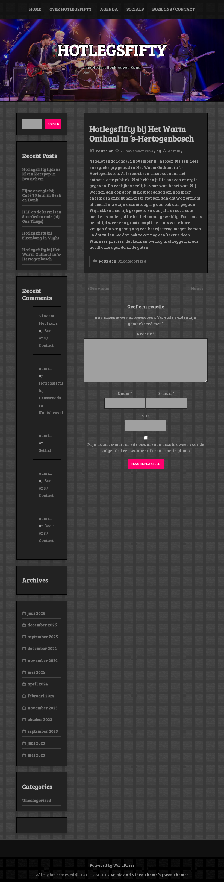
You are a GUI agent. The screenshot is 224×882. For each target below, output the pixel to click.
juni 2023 (36, 743)
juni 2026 (36, 613)
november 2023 (43, 707)
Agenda (109, 9)
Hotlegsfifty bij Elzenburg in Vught (40, 235)
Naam (124, 393)
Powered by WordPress (112, 865)
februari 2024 (41, 695)
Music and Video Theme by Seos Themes (149, 874)
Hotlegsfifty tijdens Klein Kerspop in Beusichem (41, 173)
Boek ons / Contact (173, 9)
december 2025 (42, 625)
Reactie (146, 333)
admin (174, 150)
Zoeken (53, 124)
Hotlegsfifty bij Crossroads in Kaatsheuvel (51, 397)
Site (145, 415)
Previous (99, 288)
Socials (135, 9)
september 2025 (43, 636)
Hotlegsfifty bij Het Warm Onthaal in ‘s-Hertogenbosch (41, 254)
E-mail (166, 393)
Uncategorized (131, 261)
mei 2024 (36, 672)
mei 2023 (36, 755)
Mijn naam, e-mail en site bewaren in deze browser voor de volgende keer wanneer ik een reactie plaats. (145, 447)
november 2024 (43, 660)
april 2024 (38, 684)
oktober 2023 (40, 719)
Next (196, 288)
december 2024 (42, 648)
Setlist (45, 450)
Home (35, 9)
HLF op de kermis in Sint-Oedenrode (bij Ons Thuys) (41, 216)
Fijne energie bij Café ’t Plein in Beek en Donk (41, 195)
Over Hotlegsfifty (70, 9)
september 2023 (43, 731)
